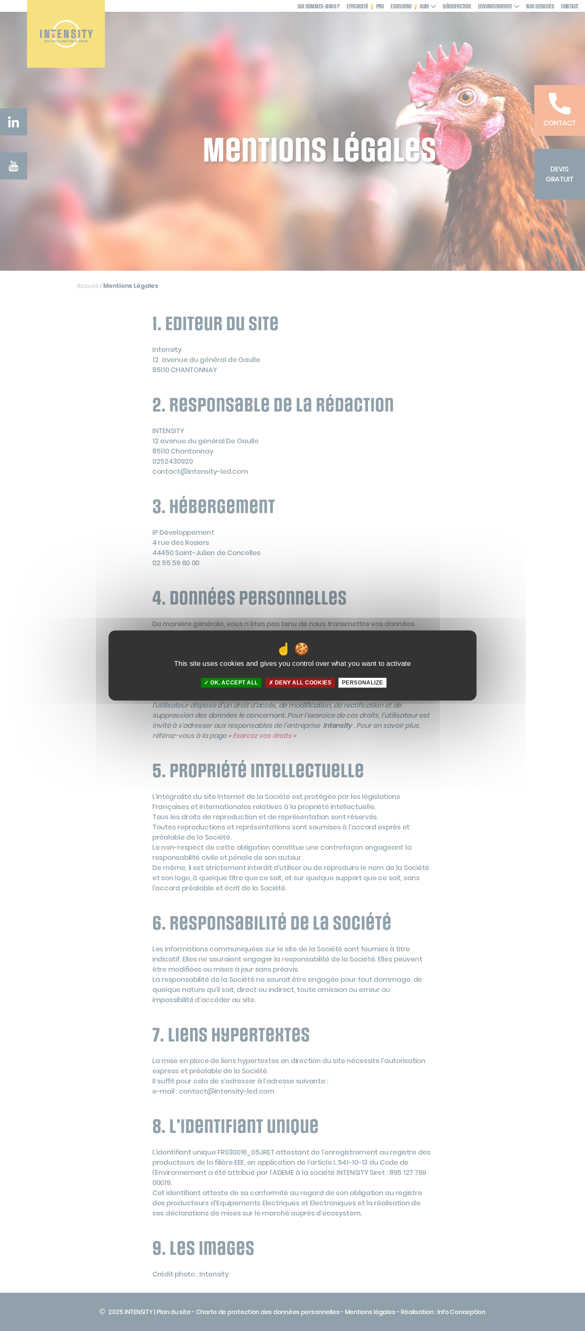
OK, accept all (233, 682)
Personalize (362, 682)
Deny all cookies (302, 682)
